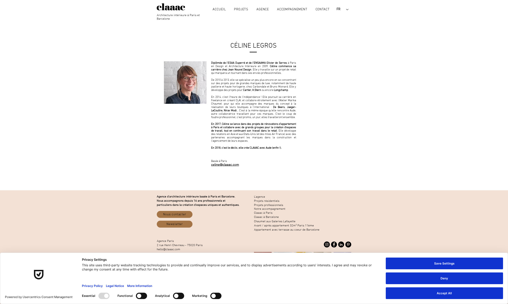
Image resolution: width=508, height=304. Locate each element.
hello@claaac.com (168, 249)
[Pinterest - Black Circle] (348, 244)
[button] (241, 10)
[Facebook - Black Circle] (334, 244)
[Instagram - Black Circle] (327, 244)
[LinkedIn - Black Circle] (341, 244)
